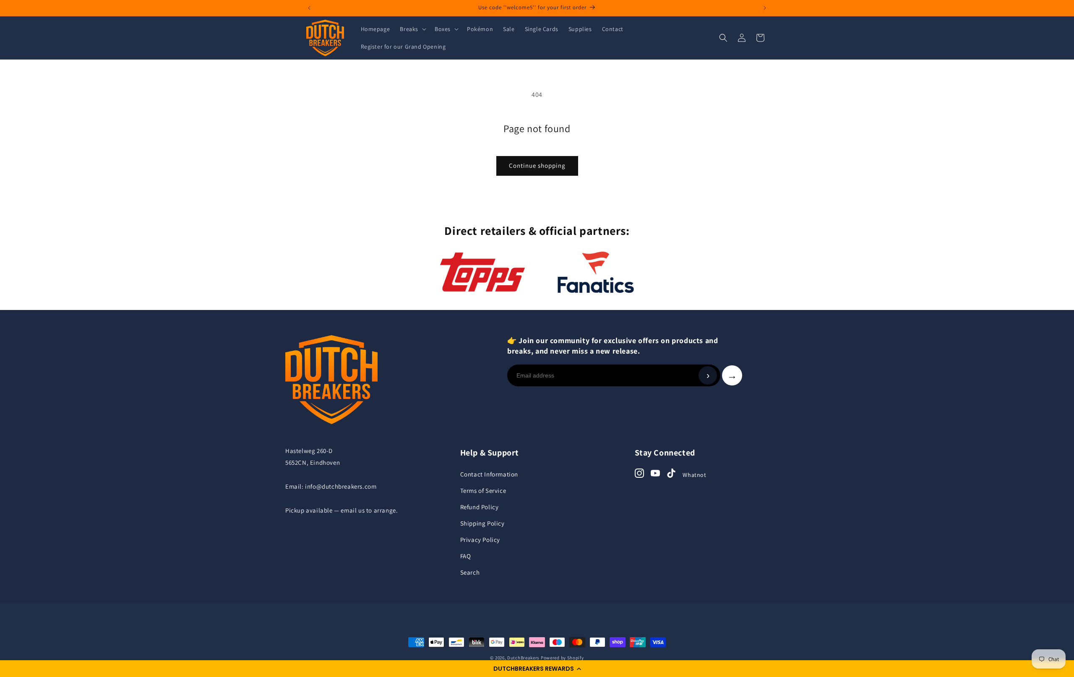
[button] (537, 668)
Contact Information (489, 474)
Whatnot (694, 475)
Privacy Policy (480, 540)
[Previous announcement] (309, 8)
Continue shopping (537, 165)
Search (470, 572)
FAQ (465, 556)
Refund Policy (479, 507)
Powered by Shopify (562, 658)
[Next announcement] (765, 8)
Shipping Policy (482, 523)
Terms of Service (483, 491)
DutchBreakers (523, 658)
